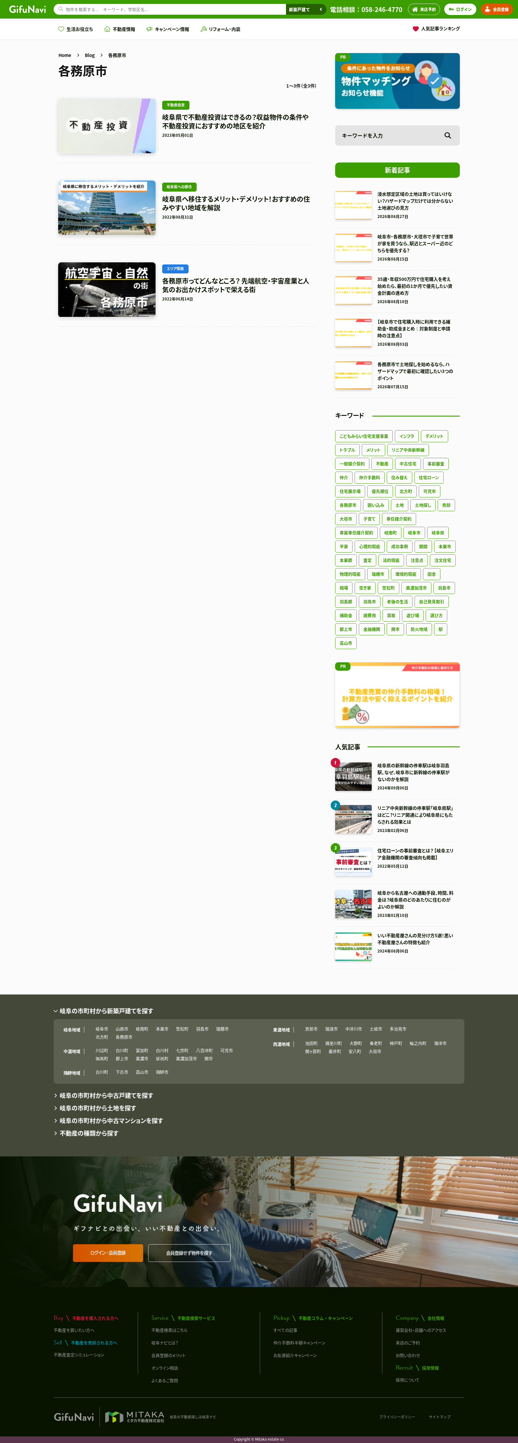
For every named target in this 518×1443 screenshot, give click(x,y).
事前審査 (435, 464)
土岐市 (376, 1029)
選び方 (436, 615)
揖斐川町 (333, 1043)
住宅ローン (429, 477)
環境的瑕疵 (405, 574)
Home (64, 55)
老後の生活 (397, 601)
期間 (423, 546)
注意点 (417, 560)
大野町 (356, 1043)
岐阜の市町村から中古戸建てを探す (106, 1095)
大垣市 (346, 519)
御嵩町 (102, 1058)
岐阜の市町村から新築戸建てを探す (106, 1010)
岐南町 (390, 532)
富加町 (142, 1050)
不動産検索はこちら (169, 1330)
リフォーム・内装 (224, 29)
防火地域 (419, 629)
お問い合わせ (408, 1355)
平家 (344, 546)
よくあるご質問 (164, 1380)
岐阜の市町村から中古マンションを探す (111, 1120)
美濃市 (142, 1058)
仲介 (344, 477)
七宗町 (182, 1050)
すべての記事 (285, 1330)
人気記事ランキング (440, 28)
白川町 (122, 1050)
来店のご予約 (408, 1343)
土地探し (423, 505)
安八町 (355, 1051)
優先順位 (380, 491)
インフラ (406, 436)
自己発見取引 (431, 601)
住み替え (399, 477)
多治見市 (398, 1029)
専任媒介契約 (399, 519)
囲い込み (376, 505)
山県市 (122, 1029)
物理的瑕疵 (350, 574)
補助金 (346, 615)
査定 (367, 560)
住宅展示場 (350, 491)
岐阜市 (414, 532)
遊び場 (412, 615)
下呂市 (122, 1072)
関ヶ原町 (313, 1051)
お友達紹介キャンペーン (295, 1355)
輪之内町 (418, 1043)
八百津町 (204, 1050)
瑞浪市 (331, 1029)
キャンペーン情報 (172, 29)
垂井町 (335, 1051)
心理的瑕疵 (369, 546)
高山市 (346, 643)
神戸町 (396, 1043)
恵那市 (311, 1029)
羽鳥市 (369, 601)
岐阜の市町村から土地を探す (98, 1108)
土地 (399, 505)
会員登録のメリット (168, 1355)
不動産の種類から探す (89, 1133)
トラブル (347, 450)
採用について (408, 1380)
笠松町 (388, 588)
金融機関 (371, 629)
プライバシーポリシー (397, 1416)
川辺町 (102, 1050)
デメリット (434, 436)
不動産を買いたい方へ (74, 1330)
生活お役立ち (80, 29)
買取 (391, 615)
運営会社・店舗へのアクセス (421, 1330)
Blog (90, 55)
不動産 (382, 464)
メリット (373, 450)
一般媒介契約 (352, 464)
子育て (369, 519)
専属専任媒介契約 (356, 532)
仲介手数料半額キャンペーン (299, 1343)
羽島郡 (346, 601)
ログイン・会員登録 (109, 1253)
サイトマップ (440, 1416)
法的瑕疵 (391, 560)
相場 (344, 588)
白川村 (162, 1050)
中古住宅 (408, 464)
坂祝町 (162, 1058)
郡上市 (346, 629)
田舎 (431, 574)
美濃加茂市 (416, 588)
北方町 (406, 491)
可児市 (429, 491)
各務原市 (117, 55)
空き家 (365, 588)
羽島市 (444, 588)
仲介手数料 (369, 477)
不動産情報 (124, 29)
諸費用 (369, 615)
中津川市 (353, 1029)
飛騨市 (162, 1072)
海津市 (440, 1043)
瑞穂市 (378, 574)
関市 (395, 629)
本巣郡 (346, 560)
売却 (446, 505)
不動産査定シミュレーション (79, 1355)
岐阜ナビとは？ (164, 1343)
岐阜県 (438, 532)
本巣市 (445, 546)
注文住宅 (442, 560)
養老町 (376, 1043)
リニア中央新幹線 (408, 450)
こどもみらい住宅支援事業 (364, 436)
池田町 (311, 1043)
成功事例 (399, 546)
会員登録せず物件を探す (191, 1253)
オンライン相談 (164, 1368)
